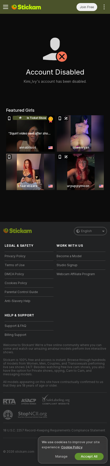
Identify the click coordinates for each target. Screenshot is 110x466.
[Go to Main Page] (33, 7)
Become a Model (69, 256)
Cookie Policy (71, 447)
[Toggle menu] (5, 7)
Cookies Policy (16, 283)
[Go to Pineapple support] (8, 415)
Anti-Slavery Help (17, 301)
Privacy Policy (15, 256)
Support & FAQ (15, 326)
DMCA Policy (14, 274)
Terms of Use (15, 265)
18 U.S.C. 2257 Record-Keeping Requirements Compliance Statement (54, 430)
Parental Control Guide (21, 292)
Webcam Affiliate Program (76, 274)
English (86, 231)
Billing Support (15, 335)
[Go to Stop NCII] (33, 415)
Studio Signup (67, 265)
